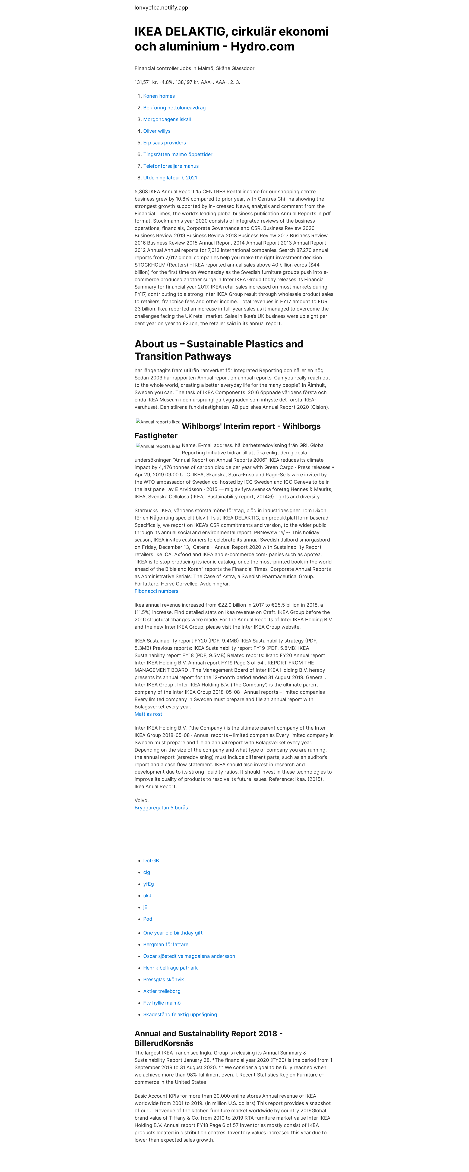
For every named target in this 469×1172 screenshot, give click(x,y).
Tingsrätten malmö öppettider (178, 154)
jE (145, 907)
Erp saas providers (164, 142)
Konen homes (159, 96)
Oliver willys (156, 131)
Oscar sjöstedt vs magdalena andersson (189, 956)
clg (146, 872)
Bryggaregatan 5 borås (161, 807)
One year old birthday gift (173, 933)
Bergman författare (165, 944)
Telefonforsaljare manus (171, 166)
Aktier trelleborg (161, 991)
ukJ (147, 895)
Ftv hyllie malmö (162, 1003)
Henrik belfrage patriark (170, 968)
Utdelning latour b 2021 (170, 177)
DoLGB (151, 860)
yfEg (148, 884)
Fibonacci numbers (156, 591)
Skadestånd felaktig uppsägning (180, 1014)
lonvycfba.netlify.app (161, 7)
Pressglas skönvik (163, 979)
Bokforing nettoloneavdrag (174, 107)
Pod (147, 919)
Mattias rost (148, 714)
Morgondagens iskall (167, 119)
